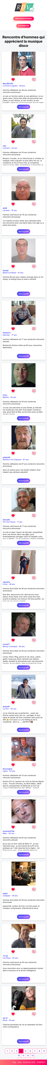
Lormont (6, 148)
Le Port (6, 709)
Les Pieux (7, 958)
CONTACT (41, 1062)
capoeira (6, 582)
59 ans (15, 896)
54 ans (14, 148)
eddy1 (5, 893)
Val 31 (5, 1018)
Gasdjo (6, 270)
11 (23, 1055)
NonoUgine (7, 769)
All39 (5, 208)
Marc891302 (8, 83)
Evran (5, 584)
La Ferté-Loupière (10, 86)
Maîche (6, 397)
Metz (5, 833)
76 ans (14, 210)
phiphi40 (6, 457)
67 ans (26, 459)
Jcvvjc (5, 956)
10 (19, 1055)
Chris (5, 395)
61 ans (20, 273)
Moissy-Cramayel (10, 646)
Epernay (6, 335)
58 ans (22, 646)
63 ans (12, 1020)
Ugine (5, 771)
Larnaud (6, 210)
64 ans (15, 958)
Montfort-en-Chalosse (12, 459)
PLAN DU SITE (29, 1062)
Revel (5, 1020)
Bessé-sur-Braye (9, 273)
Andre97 (6, 706)
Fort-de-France (9, 522)
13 (33, 1055)
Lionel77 (6, 644)
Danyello (6, 520)
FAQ (14, 1062)
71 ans (19, 522)
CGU (20, 1062)
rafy (4, 146)
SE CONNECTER (23, 26)
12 (28, 1055)
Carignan (6, 896)
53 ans (12, 771)
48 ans (22, 86)
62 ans (13, 709)
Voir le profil (24, 107)
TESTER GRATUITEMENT (23, 18)
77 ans (14, 335)
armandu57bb (8, 831)
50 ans (13, 397)
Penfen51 (7, 333)
